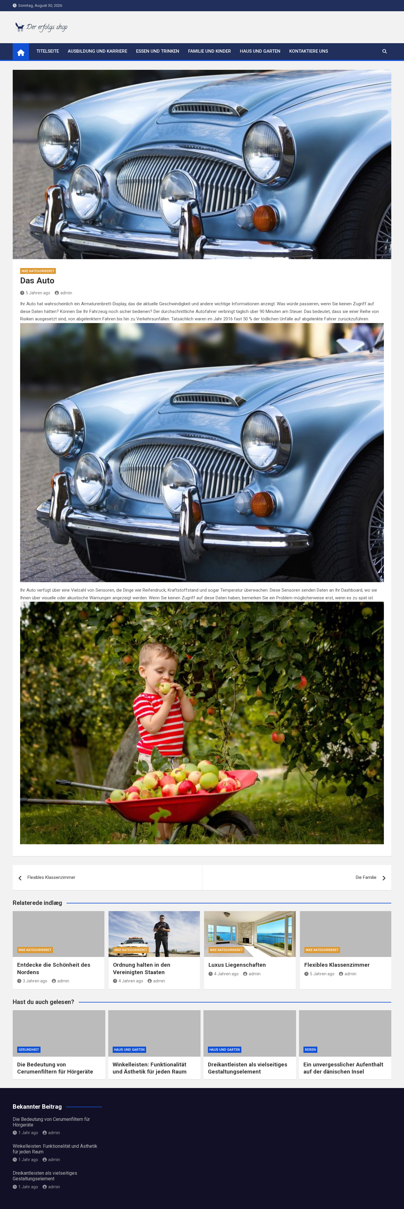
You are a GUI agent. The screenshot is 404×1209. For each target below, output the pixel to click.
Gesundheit (29, 1050)
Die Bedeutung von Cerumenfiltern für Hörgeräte (55, 1068)
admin (66, 292)
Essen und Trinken (157, 51)
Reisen (310, 1050)
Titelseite (47, 51)
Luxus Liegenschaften (237, 964)
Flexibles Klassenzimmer (51, 877)
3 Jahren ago (35, 981)
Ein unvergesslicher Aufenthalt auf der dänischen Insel (343, 1068)
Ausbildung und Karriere (97, 51)
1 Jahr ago (28, 1132)
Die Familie (366, 877)
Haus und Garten (260, 51)
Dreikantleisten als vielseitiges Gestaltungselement (247, 1068)
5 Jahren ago (38, 292)
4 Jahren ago (131, 981)
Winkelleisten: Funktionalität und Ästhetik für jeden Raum (150, 1068)
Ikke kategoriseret (38, 271)
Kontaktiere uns (308, 51)
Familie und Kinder (209, 51)
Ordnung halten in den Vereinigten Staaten (141, 968)
